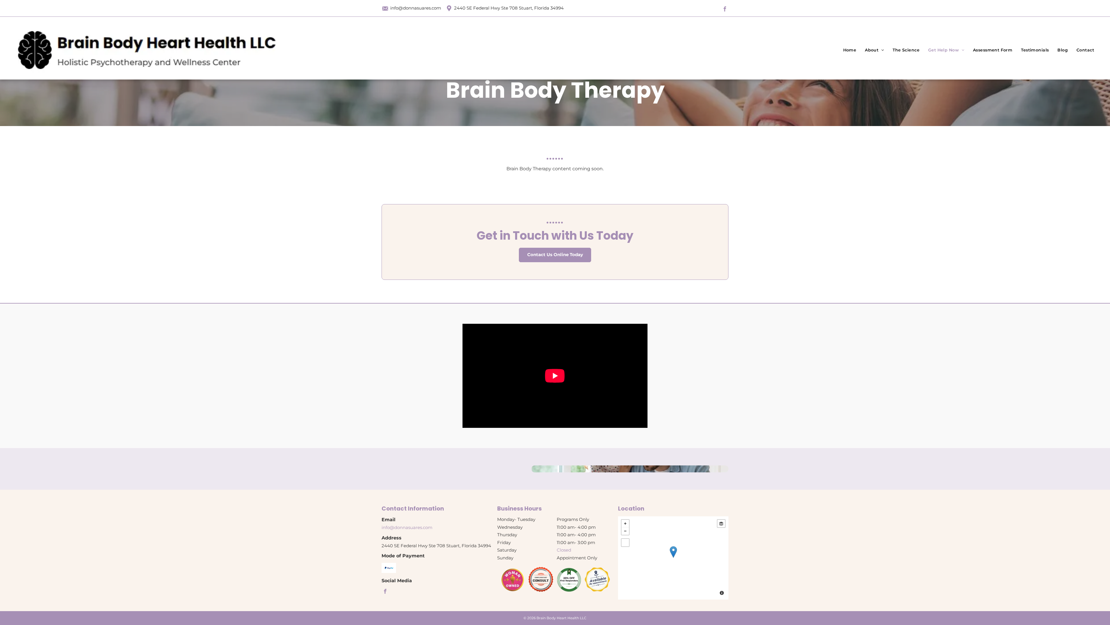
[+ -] (673, 558)
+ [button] (625, 523)
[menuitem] (850, 50)
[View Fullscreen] (625, 542)
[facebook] (724, 9)
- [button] (625, 531)
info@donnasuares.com (415, 8)
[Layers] (721, 523)
